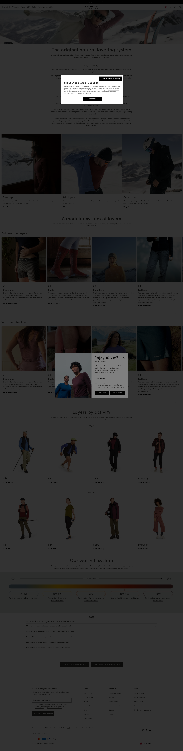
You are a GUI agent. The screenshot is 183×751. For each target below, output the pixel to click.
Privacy (69, 88)
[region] (92, 89)
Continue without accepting (110, 79)
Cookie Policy (78, 88)
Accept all (92, 99)
